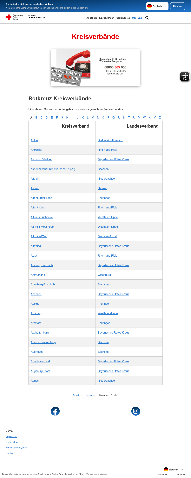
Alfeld (34, 178)
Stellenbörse (123, 17)
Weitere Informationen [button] (96, 474)
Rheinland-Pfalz (107, 150)
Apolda (35, 303)
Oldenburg (104, 275)
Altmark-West (39, 236)
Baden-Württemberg (110, 140)
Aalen (34, 140)
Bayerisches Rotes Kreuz (113, 159)
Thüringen (104, 198)
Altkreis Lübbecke (42, 217)
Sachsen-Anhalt (107, 236)
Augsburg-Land (40, 361)
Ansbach (36, 294)
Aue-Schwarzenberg (43, 342)
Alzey (34, 255)
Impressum (11, 436)
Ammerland (38, 275)
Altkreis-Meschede (42, 226)
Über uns (137, 17)
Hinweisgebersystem (16, 447)
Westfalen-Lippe (108, 217)
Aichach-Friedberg (42, 159)
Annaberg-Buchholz (43, 284)
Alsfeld (35, 188)
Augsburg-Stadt (40, 371)
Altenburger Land (41, 198)
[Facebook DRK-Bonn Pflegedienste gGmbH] (55, 411)
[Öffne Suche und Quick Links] (147, 18)
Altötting (36, 246)
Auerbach (37, 352)
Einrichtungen (106, 17)
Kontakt (10, 453)
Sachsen (103, 169)
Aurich (35, 380)
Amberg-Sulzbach (42, 265)
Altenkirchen (38, 207)
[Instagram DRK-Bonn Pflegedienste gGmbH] (135, 411)
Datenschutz (12, 442)
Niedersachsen (107, 178)
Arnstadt (36, 323)
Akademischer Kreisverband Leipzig (53, 169)
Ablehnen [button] (163, 474)
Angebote (91, 17)
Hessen (102, 188)
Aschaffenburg (40, 332)
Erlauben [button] (181, 474)
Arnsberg (36, 313)
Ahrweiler (36, 150)
